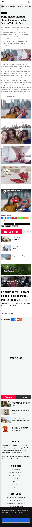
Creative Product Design (16, 506)
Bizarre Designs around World (16, 503)
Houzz (16, 488)
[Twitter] (9, 218)
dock (16, 224)
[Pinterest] (14, 218)
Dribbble (16, 479)
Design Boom (16, 485)
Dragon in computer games (20, 256)
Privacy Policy (8, 516)
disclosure (14, 459)
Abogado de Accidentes (16, 476)
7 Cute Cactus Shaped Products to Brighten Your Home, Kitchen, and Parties (20, 420)
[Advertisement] (16, 338)
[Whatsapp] (20, 218)
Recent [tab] (24, 397)
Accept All (16, 520)
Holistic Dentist (16, 469)
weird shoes (15, 226)
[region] (16, 517)
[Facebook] (3, 218)
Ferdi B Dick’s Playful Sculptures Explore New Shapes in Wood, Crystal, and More (20, 429)
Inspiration (4, 13)
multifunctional (22, 224)
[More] (26, 218)
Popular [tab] (9, 397)
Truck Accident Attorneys (16, 473)
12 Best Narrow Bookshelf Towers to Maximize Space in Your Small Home (20, 412)
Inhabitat (16, 482)
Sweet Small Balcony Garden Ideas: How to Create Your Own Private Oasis (21, 403)
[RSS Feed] (20, 319)
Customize (16, 524)
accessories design (9, 224)
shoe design (8, 226)
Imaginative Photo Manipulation (16, 497)
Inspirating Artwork (16, 500)
